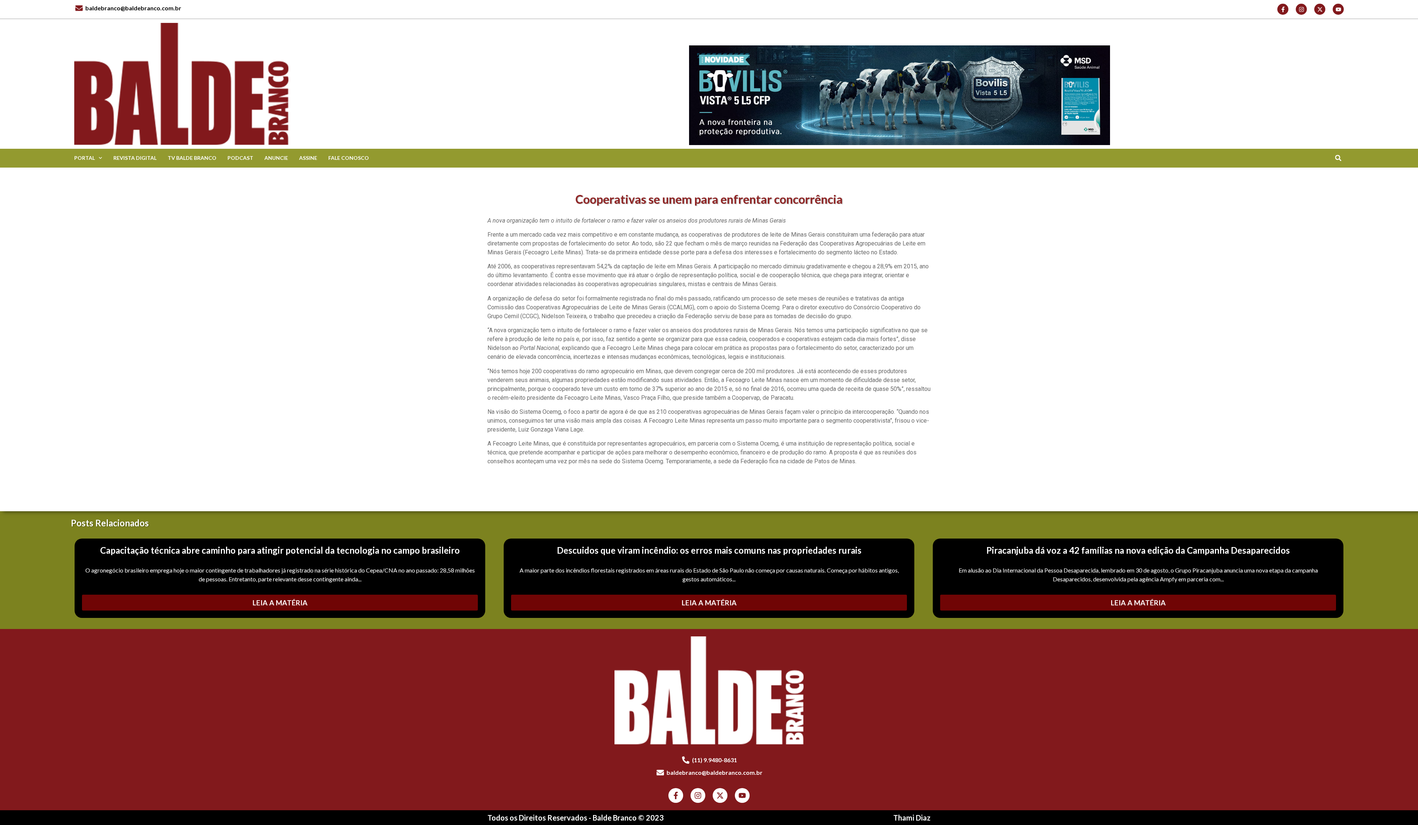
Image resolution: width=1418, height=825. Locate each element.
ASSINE (308, 158)
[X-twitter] (1319, 9)
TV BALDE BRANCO (192, 158)
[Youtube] (1338, 9)
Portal (84, 158)
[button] (1338, 158)
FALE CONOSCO (348, 158)
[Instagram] (1301, 9)
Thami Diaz (912, 817)
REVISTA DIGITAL (135, 158)
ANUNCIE (276, 158)
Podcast (240, 158)
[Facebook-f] (1282, 9)
